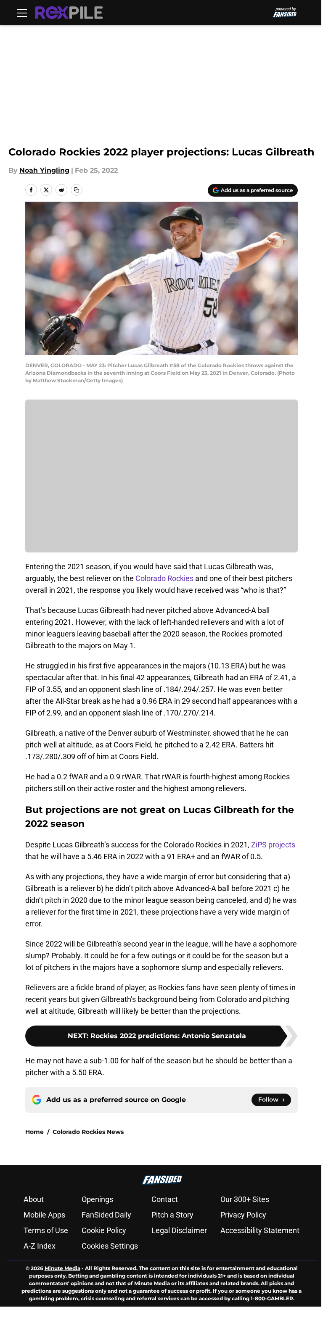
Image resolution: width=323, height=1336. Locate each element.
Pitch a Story (172, 1214)
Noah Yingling (44, 170)
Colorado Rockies (164, 578)
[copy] (76, 190)
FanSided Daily (106, 1214)
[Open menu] (22, 13)
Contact (164, 1199)
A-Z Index (40, 1245)
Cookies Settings (110, 1245)
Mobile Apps (44, 1214)
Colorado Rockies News (88, 1132)
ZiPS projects (273, 844)
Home (34, 1132)
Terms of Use (46, 1230)
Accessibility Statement (259, 1230)
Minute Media (62, 1268)
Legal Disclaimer (179, 1230)
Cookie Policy (104, 1230)
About (34, 1199)
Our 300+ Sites (244, 1199)
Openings (97, 1199)
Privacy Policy (243, 1214)
